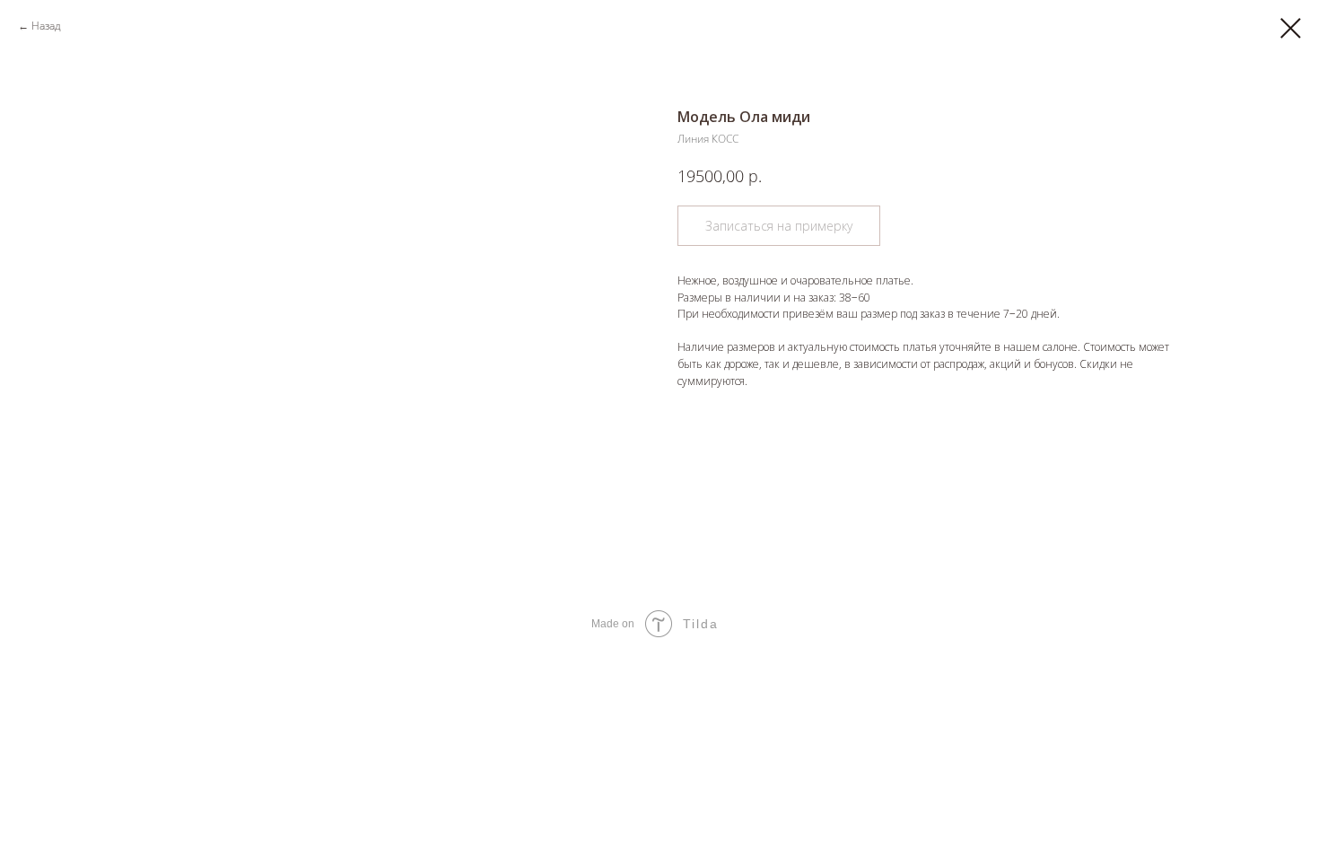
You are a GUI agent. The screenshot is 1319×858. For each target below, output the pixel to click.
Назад (46, 25)
